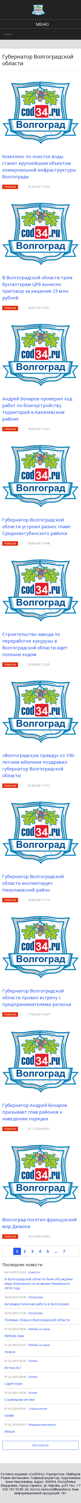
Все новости (41, 1445)
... (56, 1251)
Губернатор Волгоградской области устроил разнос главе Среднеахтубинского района (36, 526)
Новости (10, 187)
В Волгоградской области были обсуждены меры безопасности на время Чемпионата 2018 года (38, 1283)
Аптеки (32, 1361)
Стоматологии (37, 1409)
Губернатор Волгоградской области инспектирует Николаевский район (33, 883)
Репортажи (35, 1297)
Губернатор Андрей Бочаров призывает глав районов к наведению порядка (34, 1112)
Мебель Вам (14, 1336)
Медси (9, 1431)
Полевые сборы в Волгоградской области (37, 1320)
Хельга (9, 1352)
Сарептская (13, 1383)
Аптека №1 (12, 1368)
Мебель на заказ (39, 1329)
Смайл (9, 1415)
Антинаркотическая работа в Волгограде (36, 1304)
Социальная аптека (19, 1399)
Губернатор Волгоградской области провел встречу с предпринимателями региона (36, 997)
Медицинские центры (42, 1425)
